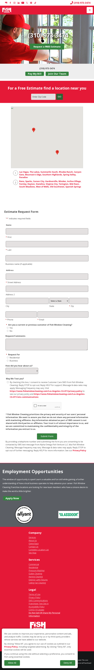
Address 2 (10, 294)
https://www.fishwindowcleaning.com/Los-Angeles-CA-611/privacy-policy (46, 391)
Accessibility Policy (36, 606)
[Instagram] (14, 2)
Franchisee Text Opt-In (39, 603)
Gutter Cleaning (35, 573)
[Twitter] (26, 2)
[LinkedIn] (18, 2)
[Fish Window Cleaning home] (7, 10)
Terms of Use (34, 594)
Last (8, 250)
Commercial (34, 564)
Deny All (68, 663)
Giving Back (34, 543)
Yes (11, 328)
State (51, 306)
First (9, 237)
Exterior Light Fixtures (38, 579)
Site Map (32, 552)
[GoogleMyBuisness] (6, 2)
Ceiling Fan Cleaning (37, 582)
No (10, 331)
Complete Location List (39, 549)
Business (13, 360)
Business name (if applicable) (19, 264)
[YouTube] (22, 2)
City (7, 306)
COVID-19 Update (36, 609)
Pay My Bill (34, 73)
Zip (71, 306)
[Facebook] (10, 2)
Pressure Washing (36, 570)
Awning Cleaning (36, 576)
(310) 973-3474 (82, 2)
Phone (9, 319)
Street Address (13, 282)
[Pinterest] (31, 2)
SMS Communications (38, 600)
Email (40, 319)
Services (32, 537)
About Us (33, 540)
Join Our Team (57, 73)
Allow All (12, 663)
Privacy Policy (79, 450)
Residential (14, 357)
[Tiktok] (35, 2)
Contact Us (33, 546)
